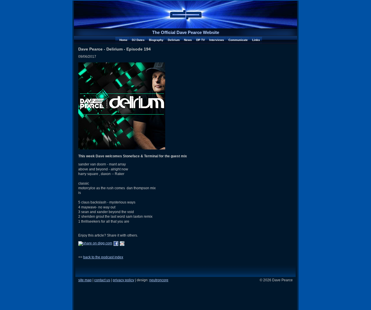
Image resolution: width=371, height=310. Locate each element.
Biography (156, 40)
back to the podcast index (103, 257)
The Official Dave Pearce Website (185, 32)
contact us (102, 280)
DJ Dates (138, 40)
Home (123, 40)
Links (256, 40)
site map (85, 280)
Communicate (238, 40)
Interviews (216, 40)
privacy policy (123, 280)
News (188, 40)
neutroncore (158, 280)
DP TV (200, 40)
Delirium (174, 40)
